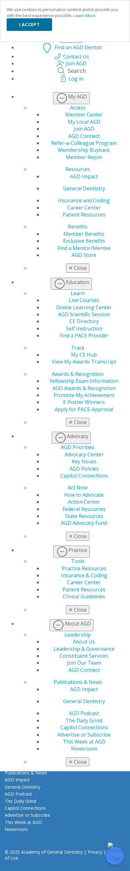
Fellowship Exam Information (84, 380)
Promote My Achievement (84, 395)
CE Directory (84, 321)
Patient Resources (83, 214)
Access (78, 107)
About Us (84, 641)
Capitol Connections (84, 475)
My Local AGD (84, 121)
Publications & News (78, 681)
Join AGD (84, 128)
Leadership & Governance (84, 648)
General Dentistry (84, 188)
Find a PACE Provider (84, 335)
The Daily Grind (84, 720)
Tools (78, 561)
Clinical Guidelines (84, 596)
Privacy (95, 852)
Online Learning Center (84, 307)
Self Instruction (84, 328)
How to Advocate (84, 494)
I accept (29, 24)
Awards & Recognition (77, 373)
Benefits (77, 226)
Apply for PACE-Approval (84, 409)
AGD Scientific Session (84, 314)
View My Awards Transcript (84, 361)
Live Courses (84, 300)
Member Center (84, 114)
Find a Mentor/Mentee (84, 248)
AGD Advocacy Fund (84, 522)
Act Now (77, 487)
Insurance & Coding (84, 575)
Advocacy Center (84, 454)
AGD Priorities (77, 447)
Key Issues (84, 461)
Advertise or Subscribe (84, 734)
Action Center (84, 501)
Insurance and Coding (84, 200)
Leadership (77, 634)
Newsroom (84, 748)
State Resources (84, 516)
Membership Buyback (84, 149)
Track (78, 347)
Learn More (84, 15)
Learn (78, 293)
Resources (77, 169)
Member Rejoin (84, 157)
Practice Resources (84, 568)
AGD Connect (84, 136)
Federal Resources (84, 509)
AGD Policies (84, 468)
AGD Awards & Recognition (84, 388)
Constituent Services (84, 655)
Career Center (84, 207)
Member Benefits (83, 233)
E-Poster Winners (84, 402)
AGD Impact (84, 176)
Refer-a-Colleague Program (84, 142)
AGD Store (84, 255)
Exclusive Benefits (84, 240)
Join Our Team (84, 662)
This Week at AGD (84, 741)
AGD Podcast (84, 713)
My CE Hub (84, 354)
